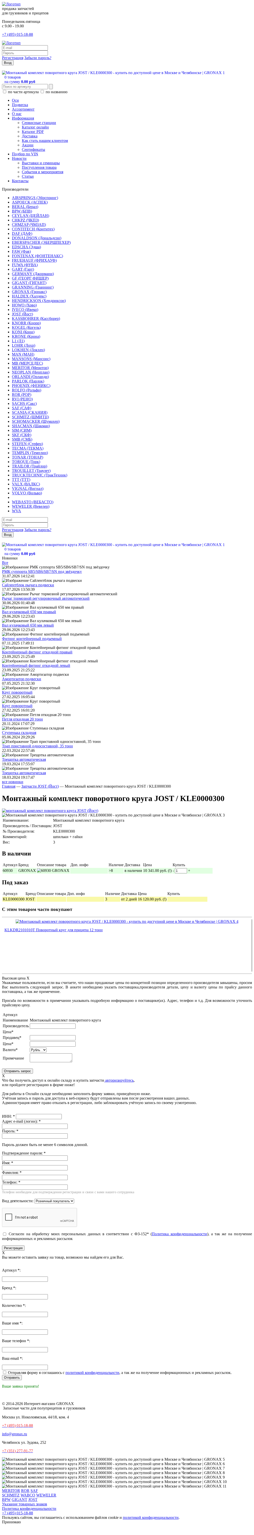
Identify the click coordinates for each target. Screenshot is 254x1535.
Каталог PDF (33, 131)
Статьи (28, 176)
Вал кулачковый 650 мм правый (29, 612)
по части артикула (23, 92)
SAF (34, 1491)
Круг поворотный (17, 692)
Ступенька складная (19, 732)
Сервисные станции (39, 123)
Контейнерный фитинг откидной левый (36, 665)
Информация (23, 118)
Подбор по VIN (25, 154)
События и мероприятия (42, 172)
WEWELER (46, 1495)
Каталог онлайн (35, 127)
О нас (17, 114)
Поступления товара (39, 167)
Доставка (29, 136)
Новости (19, 158)
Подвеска (20, 105)
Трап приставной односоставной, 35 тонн (37, 746)
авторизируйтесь (119, 1080)
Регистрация (12, 58)
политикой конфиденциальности (151, 1517)
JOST (32, 1499)
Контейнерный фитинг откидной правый (37, 652)
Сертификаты (33, 149)
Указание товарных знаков (24, 1504)
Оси (15, 100)
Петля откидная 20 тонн (22, 719)
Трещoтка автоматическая (24, 759)
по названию (56, 92)
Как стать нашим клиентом (45, 140)
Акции (27, 145)
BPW (6, 1499)
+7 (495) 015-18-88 (17, 34)
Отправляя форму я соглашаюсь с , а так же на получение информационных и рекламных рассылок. (119, 1372)
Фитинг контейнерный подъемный (32, 639)
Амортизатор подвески (21, 679)
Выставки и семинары (41, 163)
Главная (8, 786)
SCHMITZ (11, 1495)
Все (5, 562)
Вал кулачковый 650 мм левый (28, 625)
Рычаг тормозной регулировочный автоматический (46, 598)
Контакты (20, 181)
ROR (25, 1491)
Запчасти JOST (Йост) (40, 786)
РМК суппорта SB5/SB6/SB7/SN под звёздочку (42, 571)
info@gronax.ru (14, 1434)
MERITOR (11, 1491)
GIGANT (19, 1499)
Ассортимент (23, 109)
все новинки (12, 782)
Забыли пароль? (37, 58)
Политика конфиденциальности (179, 1234)
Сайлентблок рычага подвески (28, 585)
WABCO (28, 1495)
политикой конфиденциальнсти (92, 1372)
